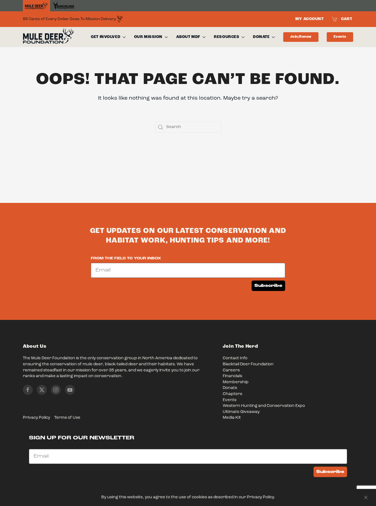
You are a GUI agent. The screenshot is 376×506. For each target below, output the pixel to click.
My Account (309, 19)
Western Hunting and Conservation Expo (264, 406)
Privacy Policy (36, 418)
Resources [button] (226, 37)
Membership (236, 382)
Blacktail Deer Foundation (248, 364)
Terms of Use (67, 418)
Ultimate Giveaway (241, 412)
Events (340, 37)
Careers (231, 370)
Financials (232, 376)
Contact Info (235, 358)
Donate (230, 388)
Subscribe (268, 286)
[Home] (36, 5)
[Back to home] (48, 37)
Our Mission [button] (148, 37)
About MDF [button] (188, 37)
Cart (346, 19)
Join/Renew (301, 37)
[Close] (366, 497)
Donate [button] (261, 37)
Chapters (232, 394)
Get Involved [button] (105, 37)
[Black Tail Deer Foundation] (63, 5)
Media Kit (232, 418)
